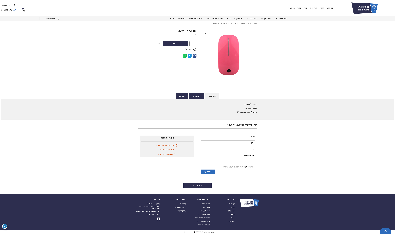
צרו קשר (292, 8)
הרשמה (4, 6)
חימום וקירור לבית (236, 18)
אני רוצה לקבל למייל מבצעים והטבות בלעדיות (238, 167)
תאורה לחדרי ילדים (232, 23)
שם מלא (252, 136)
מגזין (305, 8)
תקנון (299, 8)
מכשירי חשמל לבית (196, 18)
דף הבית (330, 8)
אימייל (253, 149)
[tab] (212, 96)
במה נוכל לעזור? (249, 155)
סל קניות (183, 204)
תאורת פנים (282, 18)
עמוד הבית (253, 23)
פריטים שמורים (180, 207)
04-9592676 (6, 10)
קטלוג (322, 8)
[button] (206, 33)
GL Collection (251, 18)
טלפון (253, 143)
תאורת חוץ (267, 18)
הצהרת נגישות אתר (153, 214)
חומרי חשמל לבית (179, 18)
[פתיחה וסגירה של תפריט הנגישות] (4, 226)
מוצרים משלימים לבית (215, 18)
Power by (187, 232)
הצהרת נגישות (209, 232)
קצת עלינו (313, 8)
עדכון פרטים (181, 211)
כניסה (10, 6)
